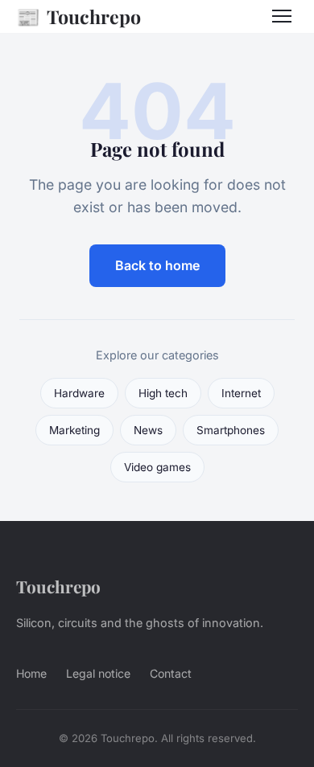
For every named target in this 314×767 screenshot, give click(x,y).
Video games (157, 467)
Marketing (74, 430)
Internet (241, 393)
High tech (163, 393)
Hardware (79, 393)
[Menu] (282, 16)
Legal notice (98, 673)
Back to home (157, 265)
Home (31, 673)
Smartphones (230, 430)
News (148, 430)
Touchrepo (78, 16)
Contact (171, 673)
